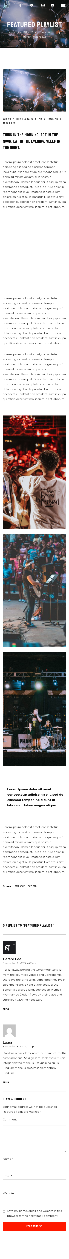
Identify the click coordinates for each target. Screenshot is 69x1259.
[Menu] (63, 5)
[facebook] (20, 5)
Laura (7, 1042)
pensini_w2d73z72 (34, 36)
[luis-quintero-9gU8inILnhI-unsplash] (34, 472)
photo (58, 119)
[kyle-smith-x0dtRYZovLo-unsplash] (34, 590)
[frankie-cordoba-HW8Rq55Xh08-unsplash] (34, 709)
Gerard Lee (12, 959)
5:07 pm (31, 1046)
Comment (11, 1119)
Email (7, 1176)
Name (8, 1158)
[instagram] (43, 5)
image (50, 119)
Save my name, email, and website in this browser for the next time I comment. (34, 1213)
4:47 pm (31, 963)
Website (8, 1193)
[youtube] (52, 5)
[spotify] (31, 5)
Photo (48, 32)
